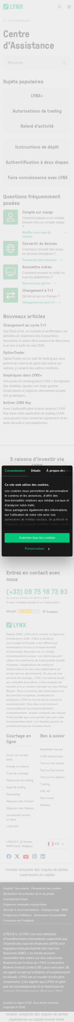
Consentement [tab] (15, 470)
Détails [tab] (35, 470)
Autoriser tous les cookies (37, 537)
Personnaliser (34, 548)
